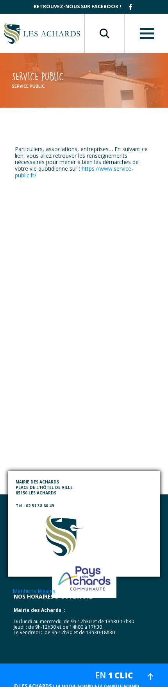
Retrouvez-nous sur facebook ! (77, 6)
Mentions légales (34, 591)
